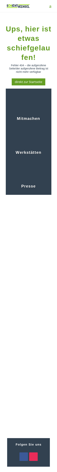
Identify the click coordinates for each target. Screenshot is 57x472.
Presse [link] (28, 186)
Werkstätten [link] (28, 152)
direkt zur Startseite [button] (28, 82)
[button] (50, 8)
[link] (18, 5)
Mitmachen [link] (28, 118)
